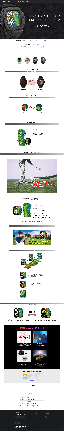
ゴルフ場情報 (46, 417)
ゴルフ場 (23, 1)
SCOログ (18, 1)
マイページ (33, 1)
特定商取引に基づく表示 (17, 423)
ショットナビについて (39, 427)
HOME (9, 1)
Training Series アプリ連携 (40, 424)
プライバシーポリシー (17, 422)
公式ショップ (27, 1)
